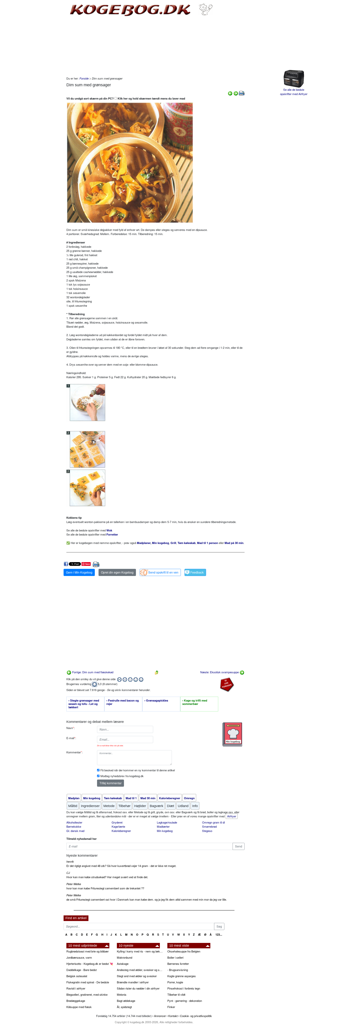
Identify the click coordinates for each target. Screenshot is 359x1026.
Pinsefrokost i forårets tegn (183, 988)
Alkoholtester (74, 822)
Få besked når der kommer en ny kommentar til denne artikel (137, 770)
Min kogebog (165, 831)
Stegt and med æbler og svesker (137, 976)
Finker (171, 1007)
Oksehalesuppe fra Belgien (183, 951)
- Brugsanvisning (177, 970)
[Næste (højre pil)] (236, 93)
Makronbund (124, 957)
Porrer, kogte (175, 982)
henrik (70, 861)
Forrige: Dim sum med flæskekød (92, 672)
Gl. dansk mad (75, 831)
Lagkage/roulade (167, 822)
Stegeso (207, 831)
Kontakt (173, 1016)
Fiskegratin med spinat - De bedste (87, 982)
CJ (68, 873)
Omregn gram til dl (213, 822)
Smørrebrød (209, 826)
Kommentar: (74, 752)
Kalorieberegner (121, 831)
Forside (84, 78)
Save (87, 563)
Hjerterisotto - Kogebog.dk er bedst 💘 (89, 964)
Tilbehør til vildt (176, 994)
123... (218, 934)
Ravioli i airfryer (75, 988)
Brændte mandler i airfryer (133, 982)
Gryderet (117, 822)
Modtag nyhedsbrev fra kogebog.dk (122, 776)
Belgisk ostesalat (76, 976)
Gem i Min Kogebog (79, 572)
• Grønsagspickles (156, 700)
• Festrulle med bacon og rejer (122, 702)
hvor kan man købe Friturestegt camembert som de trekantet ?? (105, 888)
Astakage (122, 964)
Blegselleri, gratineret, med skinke (87, 994)
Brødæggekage (75, 1001)
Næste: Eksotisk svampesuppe (220, 672)
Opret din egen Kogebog (117, 572)
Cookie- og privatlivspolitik (196, 1016)
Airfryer (231, 816)
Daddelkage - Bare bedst (81, 970)
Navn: (70, 728)
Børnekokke (73, 826)
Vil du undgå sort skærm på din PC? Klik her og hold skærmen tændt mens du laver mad (125, 98)
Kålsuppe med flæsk (79, 1007)
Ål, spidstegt (124, 1007)
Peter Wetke (73, 884)
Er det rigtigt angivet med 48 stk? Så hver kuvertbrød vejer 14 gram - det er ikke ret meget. (121, 866)
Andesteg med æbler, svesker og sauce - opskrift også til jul (140, 970)
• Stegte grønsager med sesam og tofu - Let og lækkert (83, 704)
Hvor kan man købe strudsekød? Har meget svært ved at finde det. (107, 877)
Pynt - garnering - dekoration (184, 1001)
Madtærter (163, 826)
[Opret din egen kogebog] (232, 734)
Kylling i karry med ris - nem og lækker (140, 951)
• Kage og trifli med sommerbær (194, 702)
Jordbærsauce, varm (79, 957)
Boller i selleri (175, 957)
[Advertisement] (155, 46)
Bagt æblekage (126, 1001)
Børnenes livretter (178, 964)
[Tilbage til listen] (156, 672)
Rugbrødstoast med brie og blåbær (87, 951)
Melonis (121, 994)
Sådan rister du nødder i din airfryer (138, 988)
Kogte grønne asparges (181, 976)
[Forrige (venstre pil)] (230, 93)
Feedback (197, 572)
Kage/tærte (118, 826)
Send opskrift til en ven (163, 572)
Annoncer (160, 1016)
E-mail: (71, 738)
